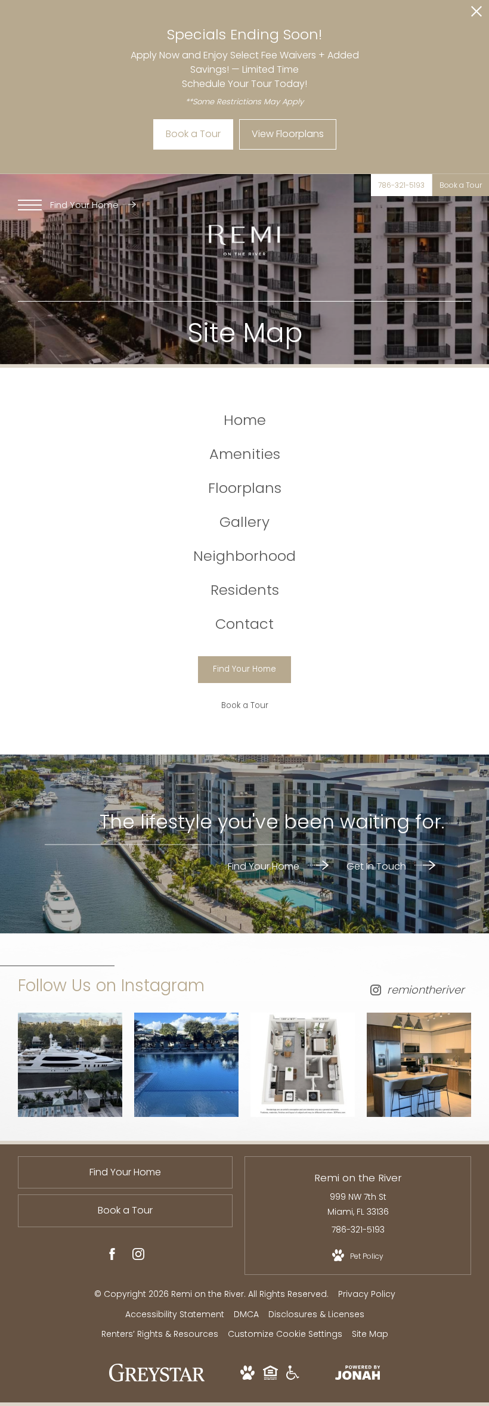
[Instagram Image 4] (419, 1065)
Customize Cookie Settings (285, 1334)
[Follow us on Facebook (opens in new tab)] (112, 1256)
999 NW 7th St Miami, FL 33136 (358, 1204)
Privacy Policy (366, 1294)
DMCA (246, 1314)
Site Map (370, 1334)
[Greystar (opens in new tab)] (157, 1379)
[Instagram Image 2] (186, 1065)
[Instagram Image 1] (70, 1065)
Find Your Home (85, 204)
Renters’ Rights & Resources (159, 1334)
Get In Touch (377, 866)
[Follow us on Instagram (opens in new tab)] (138, 1256)
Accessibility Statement (174, 1314)
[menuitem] (244, 420)
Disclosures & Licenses (316, 1314)
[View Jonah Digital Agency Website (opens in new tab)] (357, 1375)
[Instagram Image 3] (302, 1065)
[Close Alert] (476, 14)
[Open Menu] (30, 205)
